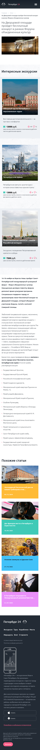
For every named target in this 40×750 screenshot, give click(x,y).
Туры (16, 629)
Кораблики (23, 629)
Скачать (13, 713)
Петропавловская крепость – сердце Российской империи (19, 241)
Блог (16, 635)
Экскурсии (8, 629)
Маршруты (8, 635)
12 (36, 127)
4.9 (31, 127)
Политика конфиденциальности (13, 643)
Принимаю (8, 744)
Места (32, 629)
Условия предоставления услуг (13, 640)
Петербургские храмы (13, 177)
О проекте (23, 635)
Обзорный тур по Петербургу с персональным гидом (16, 110)
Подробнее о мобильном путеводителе (17, 725)
